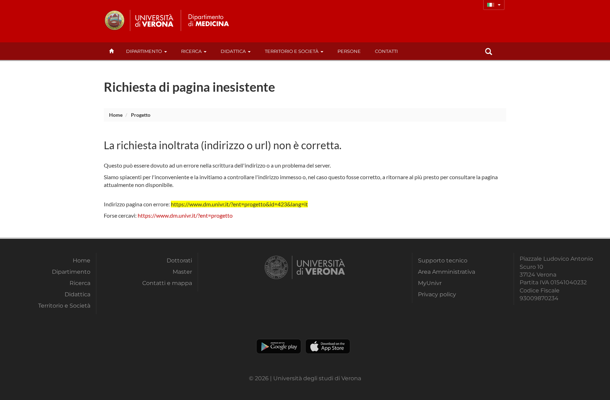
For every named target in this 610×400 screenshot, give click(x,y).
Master (182, 271)
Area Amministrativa (446, 271)
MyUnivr (430, 283)
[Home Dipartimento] (207, 20)
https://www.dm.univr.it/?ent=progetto (185, 215)
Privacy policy (437, 294)
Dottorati (179, 260)
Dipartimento (144, 51)
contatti (386, 51)
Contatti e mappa (167, 283)
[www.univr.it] (139, 20)
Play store (279, 346)
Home (115, 115)
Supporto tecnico (442, 260)
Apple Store (328, 346)
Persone (349, 51)
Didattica (233, 51)
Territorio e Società (291, 51)
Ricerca (191, 51)
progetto (140, 115)
